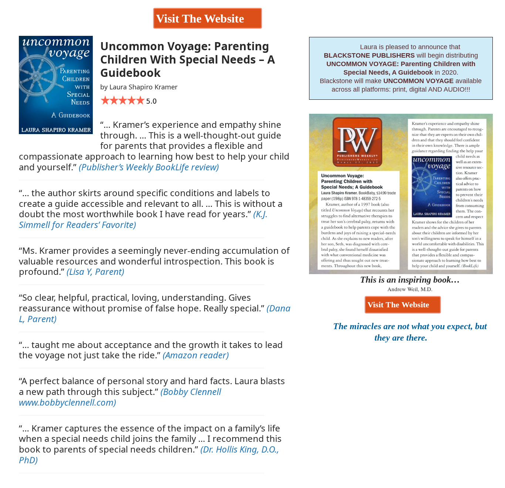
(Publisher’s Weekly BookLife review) (149, 167)
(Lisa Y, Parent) (95, 271)
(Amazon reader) (196, 355)
